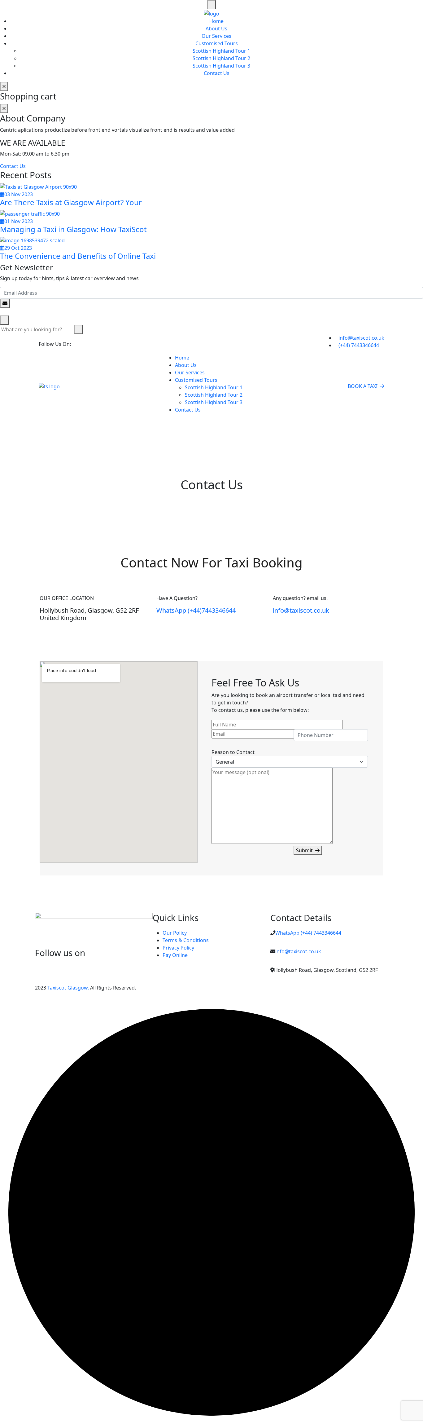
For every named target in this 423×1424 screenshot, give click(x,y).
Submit (304, 850)
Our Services (216, 36)
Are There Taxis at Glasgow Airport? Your (71, 202)
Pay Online (175, 955)
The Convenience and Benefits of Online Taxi (78, 256)
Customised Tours (216, 43)
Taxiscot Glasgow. (67, 987)
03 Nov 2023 (18, 194)
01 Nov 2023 (18, 221)
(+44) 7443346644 (358, 345)
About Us (216, 28)
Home (216, 21)
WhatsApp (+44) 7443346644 (308, 932)
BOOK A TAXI (362, 386)
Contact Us (216, 73)
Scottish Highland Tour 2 (221, 58)
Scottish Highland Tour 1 (221, 50)
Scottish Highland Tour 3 (221, 65)
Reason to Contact (233, 752)
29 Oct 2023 (18, 248)
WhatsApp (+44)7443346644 (196, 610)
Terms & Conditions (186, 940)
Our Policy (175, 932)
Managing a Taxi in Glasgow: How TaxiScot (73, 229)
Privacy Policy (178, 947)
